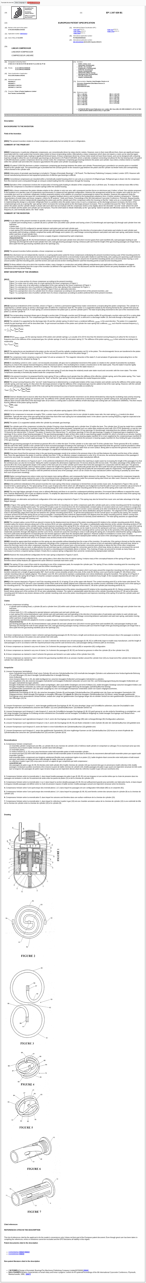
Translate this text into (7, 2)
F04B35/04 (77, 33)
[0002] (21, 1252)
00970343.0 (23, 33)
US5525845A (13, 1252)
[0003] (21, 1254)
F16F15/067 (77, 31)
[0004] (85, 1270)
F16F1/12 (110, 30)
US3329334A (13, 1254)
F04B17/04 (110, 31)
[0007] (28, 1274)
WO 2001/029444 (78, 42)
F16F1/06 (76, 30)
